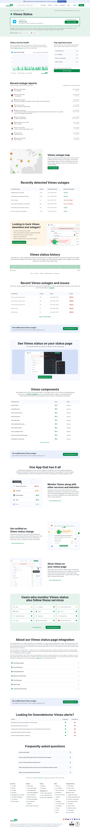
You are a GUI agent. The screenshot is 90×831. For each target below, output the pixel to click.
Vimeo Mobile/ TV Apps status (17, 438)
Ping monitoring (31, 801)
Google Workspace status (74, 797)
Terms (57, 810)
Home (11, 10)
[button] (45, 663)
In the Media (59, 788)
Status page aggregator (32, 792)
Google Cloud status (72, 794)
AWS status (70, 786)
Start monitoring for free (19, 242)
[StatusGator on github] (74, 819)
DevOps (13, 788)
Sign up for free (18, 48)
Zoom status (71, 812)
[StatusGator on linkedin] (66, 819)
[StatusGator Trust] (71, 824)
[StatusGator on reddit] (63, 819)
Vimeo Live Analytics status (17, 431)
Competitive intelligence (17, 797)
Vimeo (22, 10)
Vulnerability (59, 805)
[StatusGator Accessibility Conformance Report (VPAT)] (77, 824)
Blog (68, 5)
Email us (40, 777)
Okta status (70, 803)
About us (58, 786)
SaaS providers (15, 801)
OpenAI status (71, 805)
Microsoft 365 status (72, 801)
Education (14, 790)
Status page (30, 786)
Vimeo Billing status (15, 409)
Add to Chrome (61, 1)
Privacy (57, 808)
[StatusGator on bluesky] (70, 819)
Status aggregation (31, 790)
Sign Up (81, 5)
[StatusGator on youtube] (68, 819)
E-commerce (15, 799)
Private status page (31, 788)
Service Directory (60, 790)
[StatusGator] (36, 820)
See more (69, 405)
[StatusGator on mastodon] (72, 819)
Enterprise (14, 792)
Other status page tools (46, 793)
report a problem (32, 394)
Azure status (71, 788)
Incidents (29, 803)
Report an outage (71, 22)
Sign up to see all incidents (45, 316)
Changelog (58, 801)
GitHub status (71, 792)
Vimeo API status (14, 405)
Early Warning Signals (32, 799)
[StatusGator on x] (79, 819)
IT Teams (14, 786)
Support (58, 797)
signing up (38, 658)
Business (43, 786)
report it (51, 288)
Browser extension (60, 794)
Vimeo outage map (26, 161)
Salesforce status (72, 808)
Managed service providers (18, 794)
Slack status (71, 810)
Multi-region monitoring (32, 805)
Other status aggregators (47, 797)
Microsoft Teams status (73, 799)
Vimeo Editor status (15, 420)
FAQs (57, 812)
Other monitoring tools (46, 795)
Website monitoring (31, 797)
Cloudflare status (72, 790)
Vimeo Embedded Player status (18, 423)
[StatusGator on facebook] (77, 819)
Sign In (74, 5)
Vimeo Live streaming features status (19, 435)
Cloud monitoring (31, 794)
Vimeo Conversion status (16, 412)
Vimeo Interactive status (16, 427)
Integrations (58, 792)
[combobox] (27, 5)
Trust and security (60, 803)
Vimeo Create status (15, 416)
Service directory (17, 10)
